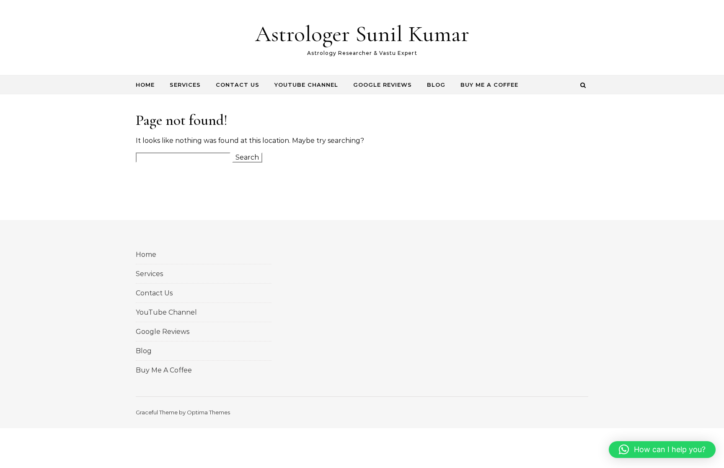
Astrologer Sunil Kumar (362, 33)
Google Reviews (382, 84)
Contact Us (237, 84)
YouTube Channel (306, 84)
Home (145, 84)
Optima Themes (208, 412)
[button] (662, 449)
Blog (436, 84)
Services (185, 84)
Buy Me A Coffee (489, 84)
